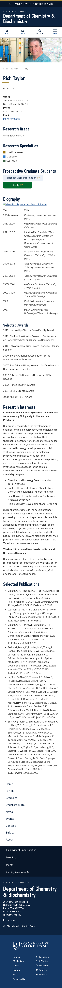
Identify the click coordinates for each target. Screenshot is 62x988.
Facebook (44, 957)
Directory (11, 857)
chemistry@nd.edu (12, 915)
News (9, 811)
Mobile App (18, 961)
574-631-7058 (17, 908)
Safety (10, 832)
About (9, 839)
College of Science (15, 882)
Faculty (14, 69)
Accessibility (19, 979)
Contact (23, 33)
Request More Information (21, 177)
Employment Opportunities (21, 850)
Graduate (11, 797)
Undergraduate (15, 804)
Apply (16, 185)
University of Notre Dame (31, 4)
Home (7, 33)
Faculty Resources (16, 872)
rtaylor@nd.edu (11, 118)
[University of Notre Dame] (31, 946)
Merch (9, 865)
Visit (15, 974)
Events (10, 818)
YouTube (43, 970)
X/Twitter (43, 961)
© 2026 (7, 926)
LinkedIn (10, 920)
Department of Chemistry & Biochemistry (29, 18)
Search (39, 33)
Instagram (44, 965)
